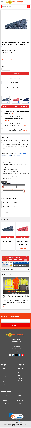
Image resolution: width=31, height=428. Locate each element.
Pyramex (5, 400)
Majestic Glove (20, 400)
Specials (5, 371)
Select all (6, 106)
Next (28, 236)
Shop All (20, 381)
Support (5, 376)
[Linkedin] (17, 87)
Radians (19, 403)
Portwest (5, 395)
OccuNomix (6, 403)
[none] (16, 24)
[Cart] (28, 2)
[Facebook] (4, 87)
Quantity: (4, 66)
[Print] (10, 87)
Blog (4, 381)
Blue (15, 153)
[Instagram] (19, 355)
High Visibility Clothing (23, 368)
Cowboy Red (20, 153)
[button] (15, 258)
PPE (19, 375)
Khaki (6, 155)
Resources (5, 379)
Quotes (4, 373)
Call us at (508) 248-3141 (16, 351)
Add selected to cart (20, 106)
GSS (4, 406)
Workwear (20, 378)
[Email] (7, 87)
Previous (1, 236)
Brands (4, 368)
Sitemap (5, 384)
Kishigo (19, 395)
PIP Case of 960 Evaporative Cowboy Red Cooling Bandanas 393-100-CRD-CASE (23, 242)
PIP (4, 398)
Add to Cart (8, 237)
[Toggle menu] (2, 2)
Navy (9, 155)
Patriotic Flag (16, 155)
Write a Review (5, 46)
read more (5, 307)
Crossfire (19, 398)
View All (19, 406)
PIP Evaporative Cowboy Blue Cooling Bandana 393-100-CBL (8, 241)
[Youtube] (22, 355)
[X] (13, 87)
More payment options (15, 78)
